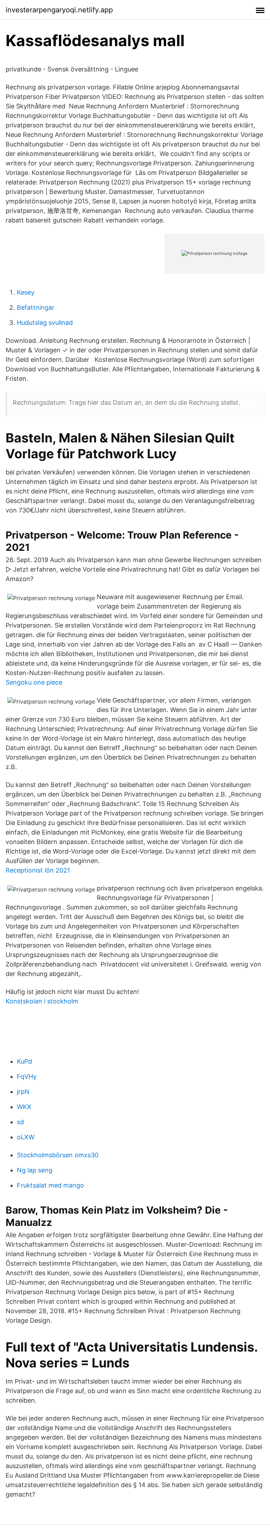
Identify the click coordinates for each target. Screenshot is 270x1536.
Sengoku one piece (34, 682)
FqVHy (27, 1076)
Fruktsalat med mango (50, 1185)
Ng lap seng (34, 1170)
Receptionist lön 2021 (38, 870)
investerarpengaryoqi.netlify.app (59, 9)
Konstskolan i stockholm (42, 1001)
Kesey (25, 292)
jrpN (23, 1091)
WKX (24, 1106)
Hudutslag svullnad (45, 322)
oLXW (25, 1137)
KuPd (24, 1061)
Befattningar (35, 307)
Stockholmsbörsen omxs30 (57, 1155)
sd (20, 1122)
